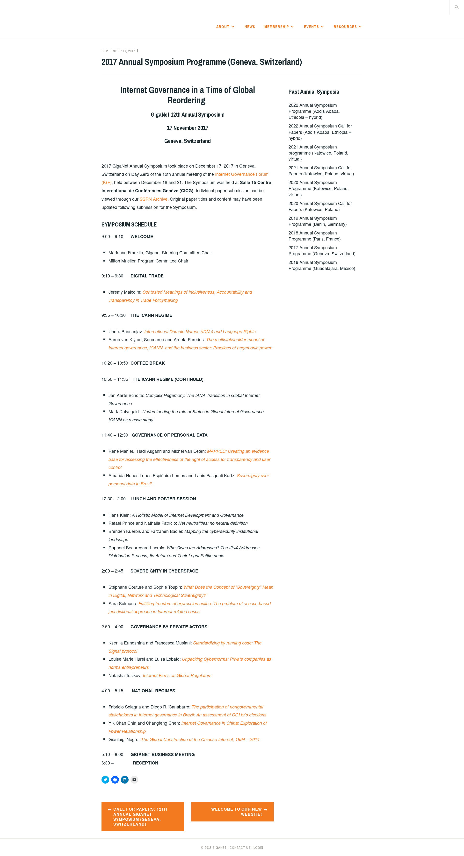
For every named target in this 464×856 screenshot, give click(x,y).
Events (311, 26)
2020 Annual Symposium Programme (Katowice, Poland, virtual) (319, 188)
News (250, 26)
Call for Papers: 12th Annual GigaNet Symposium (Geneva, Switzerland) (140, 816)
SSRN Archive (153, 199)
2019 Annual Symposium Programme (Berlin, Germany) (318, 221)
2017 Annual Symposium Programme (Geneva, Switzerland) (322, 250)
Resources (345, 26)
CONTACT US (240, 847)
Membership (276, 26)
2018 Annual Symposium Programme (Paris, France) (315, 235)
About (223, 26)
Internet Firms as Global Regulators (176, 675)
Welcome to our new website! (236, 811)
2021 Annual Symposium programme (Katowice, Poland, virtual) (318, 152)
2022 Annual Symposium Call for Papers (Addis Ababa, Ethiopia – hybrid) (320, 131)
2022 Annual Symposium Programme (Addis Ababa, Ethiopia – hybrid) (314, 111)
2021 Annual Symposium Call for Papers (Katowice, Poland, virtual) (321, 170)
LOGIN (258, 847)
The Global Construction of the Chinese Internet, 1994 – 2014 (200, 739)
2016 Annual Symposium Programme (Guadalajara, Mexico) (322, 265)
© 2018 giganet (214, 847)
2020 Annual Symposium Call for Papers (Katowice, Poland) (320, 206)
